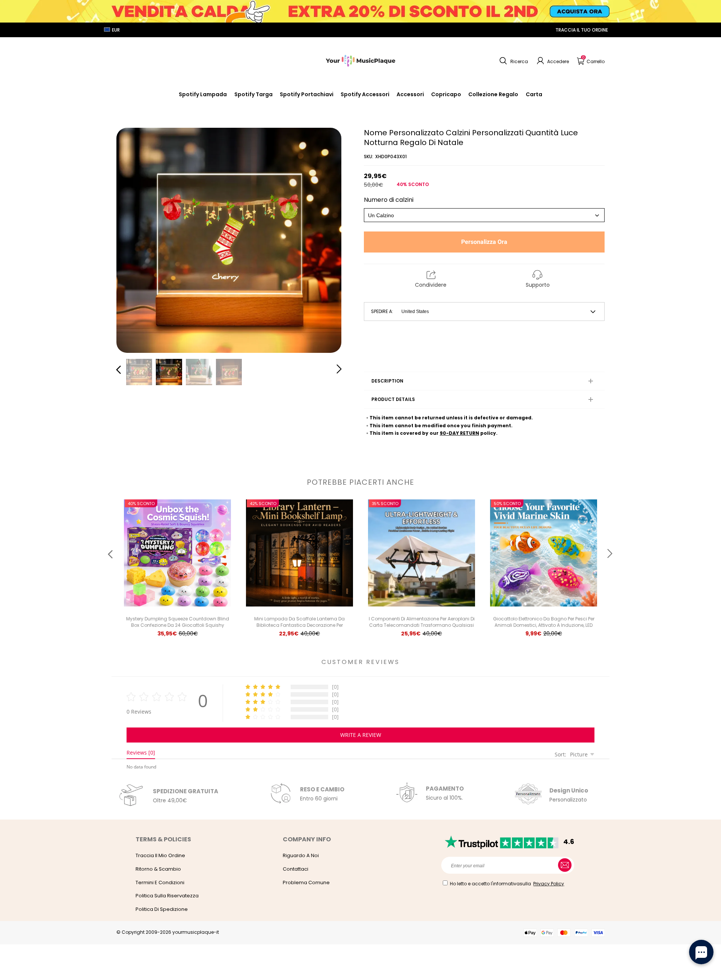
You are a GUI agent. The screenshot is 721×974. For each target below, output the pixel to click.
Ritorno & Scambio (158, 869)
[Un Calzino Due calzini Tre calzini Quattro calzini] (484, 215)
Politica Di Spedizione (162, 909)
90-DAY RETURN (459, 433)
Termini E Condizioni (160, 882)
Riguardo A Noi (301, 855)
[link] (365, 94)
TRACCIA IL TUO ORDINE (581, 30)
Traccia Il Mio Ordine (160, 855)
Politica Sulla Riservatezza (167, 895)
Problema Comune (306, 882)
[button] (513, 61)
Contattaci (295, 869)
